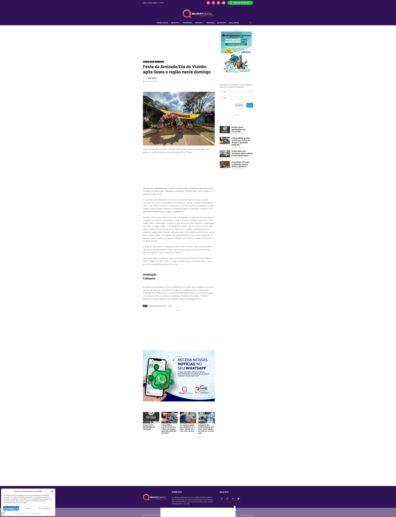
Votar (250, 105)
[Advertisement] (179, 44)
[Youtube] (223, 3)
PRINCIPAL (164, 422)
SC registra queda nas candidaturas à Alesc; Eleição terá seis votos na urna (187, 428)
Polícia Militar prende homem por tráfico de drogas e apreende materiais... (241, 141)
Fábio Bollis (152, 78)
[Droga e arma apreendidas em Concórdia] (151, 417)
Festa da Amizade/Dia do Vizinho (157, 306)
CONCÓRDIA (147, 422)
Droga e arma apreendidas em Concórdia (149, 427)
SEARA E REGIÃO (159, 61)
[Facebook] (208, 3)
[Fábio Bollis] (144, 78)
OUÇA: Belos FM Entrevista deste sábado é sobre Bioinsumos (242, 153)
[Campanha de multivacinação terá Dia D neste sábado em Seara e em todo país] (206, 417)
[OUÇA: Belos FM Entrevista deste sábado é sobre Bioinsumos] (225, 153)
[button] (52, 491)
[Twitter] (218, 3)
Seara (169, 306)
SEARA (152, 61)
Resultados (239, 105)
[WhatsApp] (177, 87)
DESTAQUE (146, 61)
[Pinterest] (172, 87)
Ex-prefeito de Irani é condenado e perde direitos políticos (240, 164)
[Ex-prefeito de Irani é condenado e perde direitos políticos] (225, 164)
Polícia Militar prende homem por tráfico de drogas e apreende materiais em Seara (168, 429)
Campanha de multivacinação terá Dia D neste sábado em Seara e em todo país (206, 429)
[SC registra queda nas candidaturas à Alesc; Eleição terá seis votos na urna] (188, 417)
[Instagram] (213, 3)
